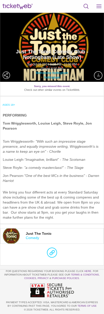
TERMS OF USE (87, 305)
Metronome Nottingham (52, 73)
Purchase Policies (65, 278)
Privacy (43, 278)
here (87, 271)
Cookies (30, 278)
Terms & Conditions (85, 274)
